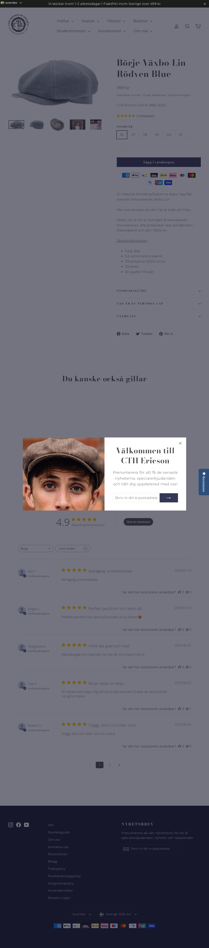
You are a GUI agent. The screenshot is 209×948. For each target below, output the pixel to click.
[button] (11, 2)
